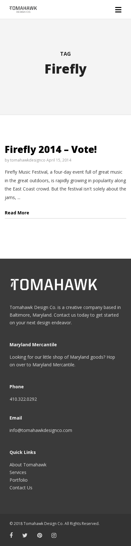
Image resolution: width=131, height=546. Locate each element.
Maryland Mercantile (53, 365)
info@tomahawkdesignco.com (41, 430)
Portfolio (19, 480)
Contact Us (21, 488)
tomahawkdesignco (27, 160)
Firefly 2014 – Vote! (51, 149)
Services (18, 472)
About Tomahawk (28, 465)
